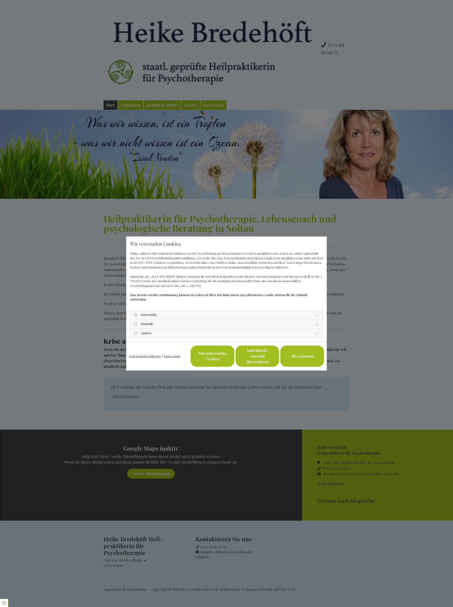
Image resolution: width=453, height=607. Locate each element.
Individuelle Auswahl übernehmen (257, 356)
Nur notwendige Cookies (212, 356)
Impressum (172, 356)
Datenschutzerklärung (145, 356)
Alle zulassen (302, 356)
